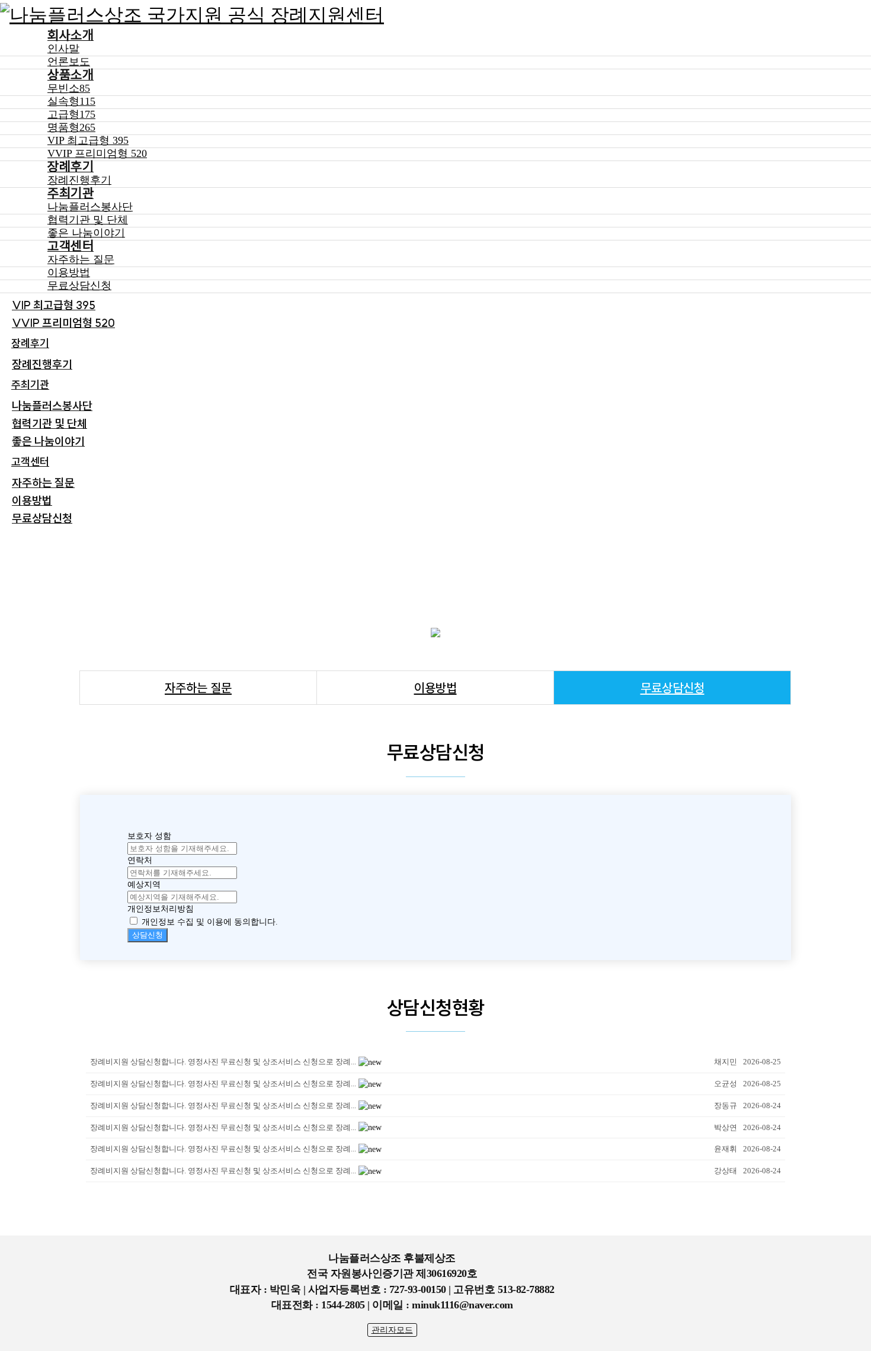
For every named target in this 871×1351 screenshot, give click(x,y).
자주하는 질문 (198, 687)
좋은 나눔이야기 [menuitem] (48, 441)
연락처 (139, 860)
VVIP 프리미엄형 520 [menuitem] (63, 323)
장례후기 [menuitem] (30, 343)
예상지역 (144, 884)
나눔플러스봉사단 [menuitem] (52, 406)
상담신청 (147, 934)
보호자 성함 (149, 836)
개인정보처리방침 (160, 908)
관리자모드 (392, 1330)
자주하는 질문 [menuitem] (43, 483)
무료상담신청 (673, 687)
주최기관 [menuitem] (30, 384)
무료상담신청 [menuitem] (42, 518)
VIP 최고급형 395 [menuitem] (53, 305)
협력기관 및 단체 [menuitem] (49, 423)
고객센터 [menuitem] (30, 461)
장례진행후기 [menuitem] (42, 364)
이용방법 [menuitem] (32, 500)
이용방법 (435, 687)
